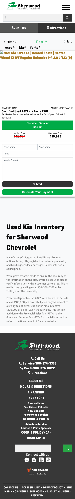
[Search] (67, 18)
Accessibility (31, 487)
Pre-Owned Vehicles (36, 407)
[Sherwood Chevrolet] (23, 5)
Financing (36, 392)
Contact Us (11, 487)
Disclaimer (36, 438)
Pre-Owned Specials (36, 414)
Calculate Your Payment (37, 192)
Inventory (35, 398)
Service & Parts (36, 419)
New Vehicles (36, 403)
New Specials (36, 410)
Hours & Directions (36, 386)
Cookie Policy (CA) (36, 432)
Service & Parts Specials (36, 428)
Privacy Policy (53, 487)
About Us (36, 381)
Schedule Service (36, 424)
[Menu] (66, 8)
